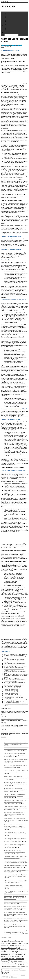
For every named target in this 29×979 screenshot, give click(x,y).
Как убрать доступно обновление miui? (13, 667)
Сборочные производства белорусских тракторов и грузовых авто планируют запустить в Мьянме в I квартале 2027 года (14, 733)
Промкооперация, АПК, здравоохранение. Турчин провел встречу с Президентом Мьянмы (14, 726)
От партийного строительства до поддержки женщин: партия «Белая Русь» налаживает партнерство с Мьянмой (15, 908)
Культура (2, 949)
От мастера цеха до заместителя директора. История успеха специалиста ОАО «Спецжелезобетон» (15, 846)
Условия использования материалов (13, 975)
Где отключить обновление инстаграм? (13, 665)
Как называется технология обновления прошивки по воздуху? (14, 669)
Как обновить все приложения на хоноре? (14, 655)
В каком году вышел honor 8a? (11, 690)
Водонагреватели (11, 29)
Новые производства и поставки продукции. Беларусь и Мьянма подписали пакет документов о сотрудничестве (15, 802)
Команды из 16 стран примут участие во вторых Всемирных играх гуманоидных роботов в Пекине (16, 761)
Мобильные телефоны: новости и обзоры (11, 45)
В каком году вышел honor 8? (11, 689)
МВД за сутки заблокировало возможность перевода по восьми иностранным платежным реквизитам (15, 914)
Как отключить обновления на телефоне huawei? (16, 674)
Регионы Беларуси (11, 21)
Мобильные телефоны (12, 27)
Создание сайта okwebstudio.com (9, 977)
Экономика (5, 972)
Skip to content (4, 1)
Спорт (26, 966)
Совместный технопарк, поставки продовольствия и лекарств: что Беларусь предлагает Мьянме (14, 852)
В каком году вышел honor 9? (11, 693)
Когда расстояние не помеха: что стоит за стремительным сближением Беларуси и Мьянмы (14, 719)
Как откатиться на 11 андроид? (11, 678)
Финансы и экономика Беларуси (13, 970)
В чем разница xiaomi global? (11, 694)
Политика (9, 20)
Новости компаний (11, 24)
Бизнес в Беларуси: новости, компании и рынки (12, 942)
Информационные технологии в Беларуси (13, 946)
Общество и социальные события (15, 19)
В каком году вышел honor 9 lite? (12, 691)
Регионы (4, 966)
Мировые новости (11, 23)
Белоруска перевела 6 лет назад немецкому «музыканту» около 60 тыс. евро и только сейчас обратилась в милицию (16, 920)
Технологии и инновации (13, 16)
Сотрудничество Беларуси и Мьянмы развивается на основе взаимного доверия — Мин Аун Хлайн (15, 790)
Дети (8, 31)
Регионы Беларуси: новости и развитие (16, 966)
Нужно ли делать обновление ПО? (12, 686)
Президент (20, 964)
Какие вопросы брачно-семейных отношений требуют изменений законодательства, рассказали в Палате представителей (15, 932)
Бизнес (8, 13)
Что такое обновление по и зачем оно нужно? (15, 666)
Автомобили (10, 28)
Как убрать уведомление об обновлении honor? (16, 654)
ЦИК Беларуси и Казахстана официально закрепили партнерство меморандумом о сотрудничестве (14, 755)
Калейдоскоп (23, 947)
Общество (12, 961)
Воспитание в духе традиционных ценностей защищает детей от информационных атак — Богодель (15, 784)
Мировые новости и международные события (15, 949)
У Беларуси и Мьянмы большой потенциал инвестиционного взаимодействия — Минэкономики (14, 796)
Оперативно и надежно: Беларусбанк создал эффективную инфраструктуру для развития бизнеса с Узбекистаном (15, 897)
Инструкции (7, 25)
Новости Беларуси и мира (10, 12)
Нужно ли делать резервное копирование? (14, 663)
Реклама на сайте (8, 32)
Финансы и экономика (12, 14)
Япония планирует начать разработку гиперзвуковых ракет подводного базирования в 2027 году (16, 778)
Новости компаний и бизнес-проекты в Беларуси (12, 958)
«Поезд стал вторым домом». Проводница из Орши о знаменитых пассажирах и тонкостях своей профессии (14, 712)
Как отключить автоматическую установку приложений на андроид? (14, 680)
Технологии (6, 968)
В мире (25, 943)
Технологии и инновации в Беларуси (15, 968)
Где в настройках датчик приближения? (14, 701)
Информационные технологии (14, 17)
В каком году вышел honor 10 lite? (12, 687)
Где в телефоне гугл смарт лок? (11, 702)
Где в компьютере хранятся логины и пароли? (15, 700)
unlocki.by (8, 46)
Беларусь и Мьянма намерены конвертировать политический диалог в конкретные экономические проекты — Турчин (15, 840)
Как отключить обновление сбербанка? (13, 685)
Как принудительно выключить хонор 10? (14, 659)
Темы (2, 968)
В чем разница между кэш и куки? (12, 695)
